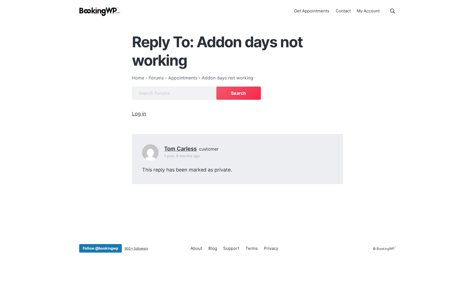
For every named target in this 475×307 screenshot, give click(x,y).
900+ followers (136, 248)
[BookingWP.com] (99, 11)
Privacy (271, 248)
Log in (139, 114)
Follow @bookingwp (100, 248)
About (196, 248)
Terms (251, 248)
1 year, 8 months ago (182, 156)
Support (231, 248)
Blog (212, 248)
